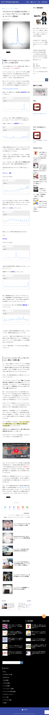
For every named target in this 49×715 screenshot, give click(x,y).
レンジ (24, 517)
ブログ (19, 517)
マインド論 (5, 697)
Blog (39, 2)
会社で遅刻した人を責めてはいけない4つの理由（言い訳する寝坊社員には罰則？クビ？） (40, 156)
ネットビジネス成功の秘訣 (9, 691)
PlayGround (6, 677)
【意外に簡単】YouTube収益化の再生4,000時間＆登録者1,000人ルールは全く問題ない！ (40, 179)
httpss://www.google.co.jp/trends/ (10, 88)
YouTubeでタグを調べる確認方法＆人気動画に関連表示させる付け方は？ (40, 167)
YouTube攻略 (6, 683)
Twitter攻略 (5, 680)
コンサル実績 (6, 685)
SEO (9, 517)
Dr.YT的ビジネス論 (7, 674)
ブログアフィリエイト (25, 515)
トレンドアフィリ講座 (13, 515)
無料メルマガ (33, 2)
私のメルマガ (25, 487)
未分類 (4, 702)
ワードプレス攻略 (7, 700)
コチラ (43, 140)
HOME (25, 710)
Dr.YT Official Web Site (10, 2)
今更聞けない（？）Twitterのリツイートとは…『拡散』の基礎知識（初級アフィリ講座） (40, 192)
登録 (15, 493)
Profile (27, 2)
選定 (29, 517)
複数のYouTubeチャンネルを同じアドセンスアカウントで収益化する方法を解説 (40, 205)
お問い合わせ (44, 2)
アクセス (14, 517)
